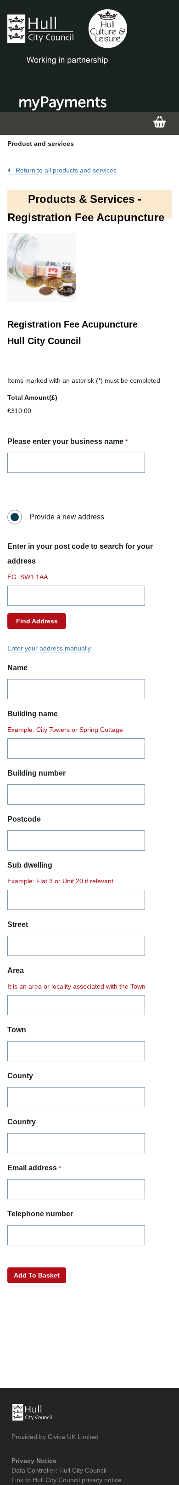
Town (16, 1030)
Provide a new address (66, 517)
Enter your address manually (49, 648)
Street (17, 924)
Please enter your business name (65, 441)
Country (21, 1122)
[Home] (32, 1411)
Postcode (24, 819)
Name (17, 668)
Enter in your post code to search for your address (80, 553)
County (20, 1076)
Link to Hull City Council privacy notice (66, 1480)
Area (15, 970)
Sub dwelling (29, 865)
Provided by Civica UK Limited (55, 1436)
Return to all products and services (65, 170)
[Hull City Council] (67, 36)
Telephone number (40, 1214)
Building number (36, 773)
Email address (32, 1168)
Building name (32, 714)
